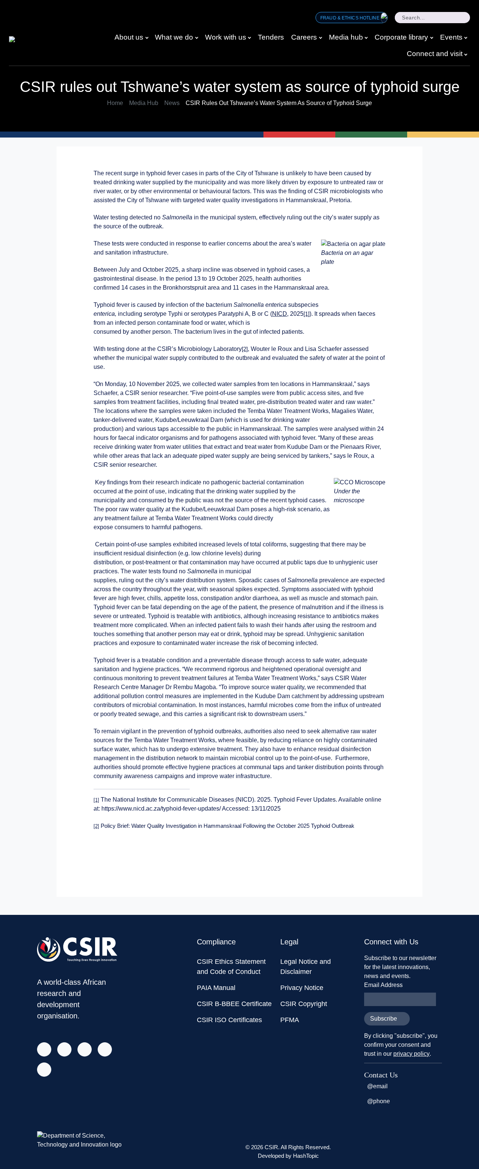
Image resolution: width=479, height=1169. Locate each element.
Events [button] (451, 37)
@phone (378, 1101)
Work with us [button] (225, 37)
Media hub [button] (346, 37)
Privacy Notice (301, 987)
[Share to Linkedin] (363, 857)
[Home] (25, 41)
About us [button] (129, 37)
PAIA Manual (216, 987)
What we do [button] (174, 37)
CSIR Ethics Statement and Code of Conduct (231, 966)
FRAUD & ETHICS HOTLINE (350, 18)
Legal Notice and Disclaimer (305, 966)
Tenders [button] (271, 37)
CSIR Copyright (303, 1004)
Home (115, 103)
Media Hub (143, 103)
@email (377, 1086)
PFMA (289, 1020)
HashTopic (306, 1156)
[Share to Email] (378, 857)
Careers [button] (304, 37)
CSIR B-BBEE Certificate (234, 1004)
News (172, 103)
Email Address (383, 985)
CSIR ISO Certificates (229, 1020)
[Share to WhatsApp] (348, 857)
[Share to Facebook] (318, 857)
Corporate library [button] (401, 37)
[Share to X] (333, 857)
